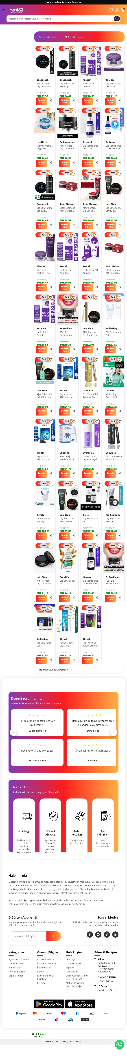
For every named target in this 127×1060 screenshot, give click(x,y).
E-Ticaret (54, 1041)
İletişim (41, 982)
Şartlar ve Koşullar (46, 963)
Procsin (87, 80)
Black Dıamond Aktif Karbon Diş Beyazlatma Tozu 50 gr (68, 209)
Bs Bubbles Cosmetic (66, 328)
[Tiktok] (107, 934)
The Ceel (110, 80)
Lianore (87, 577)
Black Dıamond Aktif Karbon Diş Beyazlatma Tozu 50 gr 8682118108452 (114, 272)
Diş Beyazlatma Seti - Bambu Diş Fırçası (68, 520)
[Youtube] (115, 934)
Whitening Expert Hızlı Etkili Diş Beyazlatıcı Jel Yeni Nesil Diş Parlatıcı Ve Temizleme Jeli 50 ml (113, 396)
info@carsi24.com (108, 990)
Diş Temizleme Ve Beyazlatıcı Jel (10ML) (113, 147)
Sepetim (70, 967)
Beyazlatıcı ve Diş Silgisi (67, 644)
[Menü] (3, 9)
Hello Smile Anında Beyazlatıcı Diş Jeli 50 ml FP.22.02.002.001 (45, 334)
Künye (40, 971)
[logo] (17, 10)
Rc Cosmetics (67, 142)
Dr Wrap (110, 142)
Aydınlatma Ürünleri (19, 959)
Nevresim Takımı (17, 971)
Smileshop (111, 328)
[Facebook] (90, 934)
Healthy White (41, 142)
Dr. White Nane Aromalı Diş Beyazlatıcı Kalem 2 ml (114, 458)
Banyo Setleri (15, 967)
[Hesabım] (117, 10)
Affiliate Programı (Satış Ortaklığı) (75, 984)
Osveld (40, 515)
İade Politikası (44, 967)
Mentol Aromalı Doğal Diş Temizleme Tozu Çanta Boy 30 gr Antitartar (45, 147)
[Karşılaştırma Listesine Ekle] (51, 100)
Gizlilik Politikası (45, 959)
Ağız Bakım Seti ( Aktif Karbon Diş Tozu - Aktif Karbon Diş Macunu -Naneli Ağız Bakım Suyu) (45, 396)
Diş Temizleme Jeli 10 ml (90, 147)
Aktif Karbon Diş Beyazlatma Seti (91, 209)
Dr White (88, 390)
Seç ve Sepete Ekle (76, 36)
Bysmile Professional (90, 452)
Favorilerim (71, 971)
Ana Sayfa (71, 959)
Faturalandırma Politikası (45, 977)
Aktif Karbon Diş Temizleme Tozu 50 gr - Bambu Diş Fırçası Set (90, 334)
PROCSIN (41, 328)
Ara (117, 18)
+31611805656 (105, 980)
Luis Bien (111, 204)
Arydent (87, 142)
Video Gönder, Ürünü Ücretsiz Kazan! (77, 977)
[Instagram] (98, 934)
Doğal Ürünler (16, 975)
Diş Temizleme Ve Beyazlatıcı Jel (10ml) (90, 582)
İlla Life (110, 390)
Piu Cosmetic (113, 515)
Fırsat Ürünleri (73, 963)
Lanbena (64, 452)
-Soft (47, 1041)
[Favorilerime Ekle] (50, 48)
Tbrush (63, 390)
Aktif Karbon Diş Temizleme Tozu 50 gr (44, 85)
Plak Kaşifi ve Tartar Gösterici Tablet (91, 644)
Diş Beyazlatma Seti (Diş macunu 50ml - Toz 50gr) (68, 85)
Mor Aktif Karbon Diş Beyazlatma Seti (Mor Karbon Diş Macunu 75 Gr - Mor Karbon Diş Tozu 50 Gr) (45, 272)
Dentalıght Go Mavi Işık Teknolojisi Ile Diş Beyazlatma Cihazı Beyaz (45, 520)
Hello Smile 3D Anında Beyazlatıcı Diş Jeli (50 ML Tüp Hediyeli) (90, 272)
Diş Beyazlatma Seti (114, 333)
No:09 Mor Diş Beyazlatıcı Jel (90, 458)
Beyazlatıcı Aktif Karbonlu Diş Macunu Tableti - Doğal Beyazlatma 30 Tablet (67, 396)
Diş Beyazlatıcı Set (44, 644)
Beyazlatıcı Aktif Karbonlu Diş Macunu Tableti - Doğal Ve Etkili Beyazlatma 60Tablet (44, 458)
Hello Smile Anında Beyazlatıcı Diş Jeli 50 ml (90, 85)
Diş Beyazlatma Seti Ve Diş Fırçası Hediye (114, 520)
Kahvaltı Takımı (16, 963)
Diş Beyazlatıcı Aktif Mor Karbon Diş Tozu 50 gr (113, 85)
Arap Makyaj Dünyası (67, 204)
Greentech (42, 80)
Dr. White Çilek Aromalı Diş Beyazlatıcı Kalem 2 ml (90, 396)
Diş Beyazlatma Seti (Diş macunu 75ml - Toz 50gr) (114, 209)
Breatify (64, 577)
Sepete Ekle (41, 101)
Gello (86, 515)
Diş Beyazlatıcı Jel (90, 520)
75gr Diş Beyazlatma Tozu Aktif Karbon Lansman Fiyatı (67, 334)
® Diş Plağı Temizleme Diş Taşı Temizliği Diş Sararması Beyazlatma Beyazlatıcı (67, 458)
